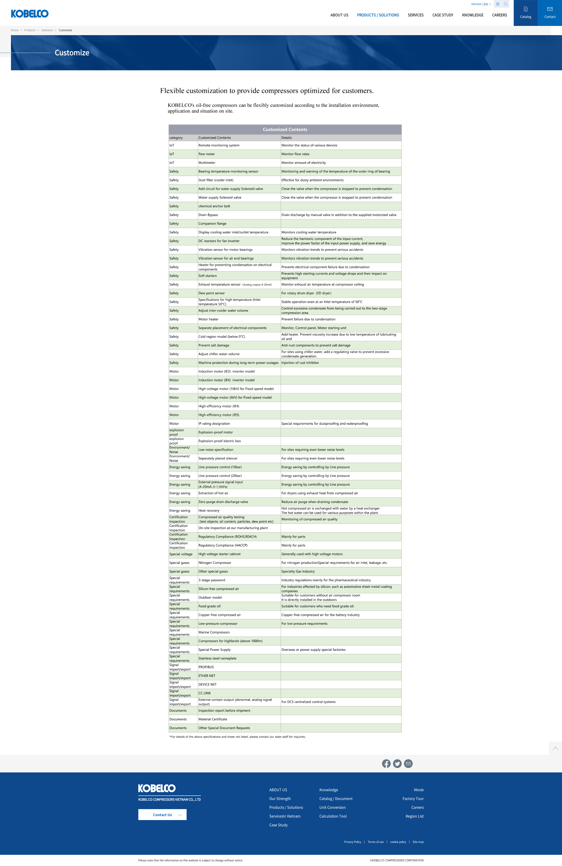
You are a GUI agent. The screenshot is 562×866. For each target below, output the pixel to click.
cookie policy (398, 842)
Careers (417, 807)
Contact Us (162, 814)
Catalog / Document (336, 798)
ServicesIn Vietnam (285, 816)
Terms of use (376, 842)
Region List (415, 816)
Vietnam (476, 4)
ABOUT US (278, 789)
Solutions (47, 30)
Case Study (278, 824)
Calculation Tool (333, 816)
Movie (419, 789)
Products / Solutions (286, 807)
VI (490, 4)
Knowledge (328, 789)
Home (14, 30)
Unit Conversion (332, 807)
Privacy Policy (352, 842)
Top (555, 744)
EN (486, 4)
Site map (418, 842)
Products (30, 30)
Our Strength (280, 798)
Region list (497, 4)
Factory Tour (413, 798)
